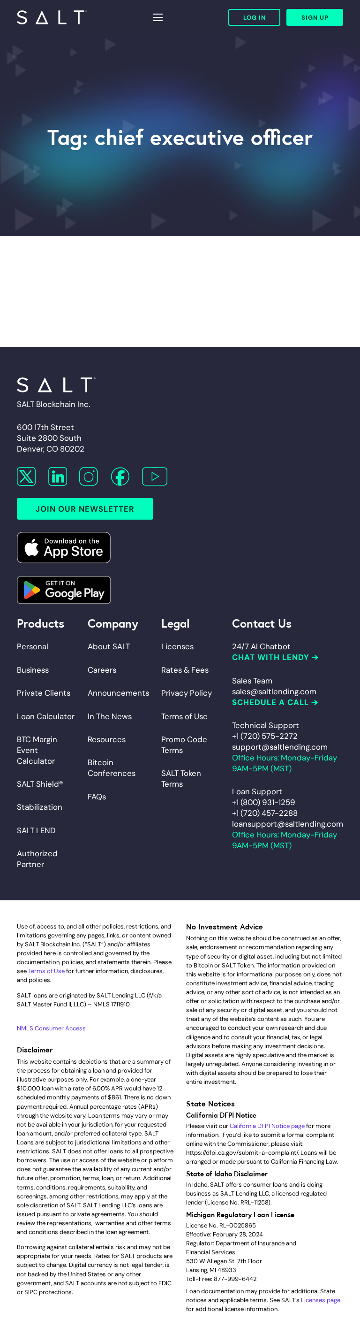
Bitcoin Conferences (111, 767)
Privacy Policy (186, 693)
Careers (102, 670)
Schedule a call (270, 702)
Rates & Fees (185, 670)
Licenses (177, 646)
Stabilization (39, 807)
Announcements (118, 693)
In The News (110, 716)
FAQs (97, 796)
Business (33, 670)
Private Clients (43, 693)
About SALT (109, 646)
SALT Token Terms (181, 778)
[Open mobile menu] (158, 17)
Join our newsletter (85, 509)
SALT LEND (36, 830)
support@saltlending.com (280, 747)
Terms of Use (184, 716)
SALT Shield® (40, 784)
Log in (254, 18)
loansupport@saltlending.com (287, 824)
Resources (107, 739)
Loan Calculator (46, 716)
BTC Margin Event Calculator (37, 750)
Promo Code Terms (184, 744)
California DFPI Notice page (267, 1126)
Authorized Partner (37, 858)
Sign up (315, 18)
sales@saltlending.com (274, 691)
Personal (32, 646)
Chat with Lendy (270, 657)
